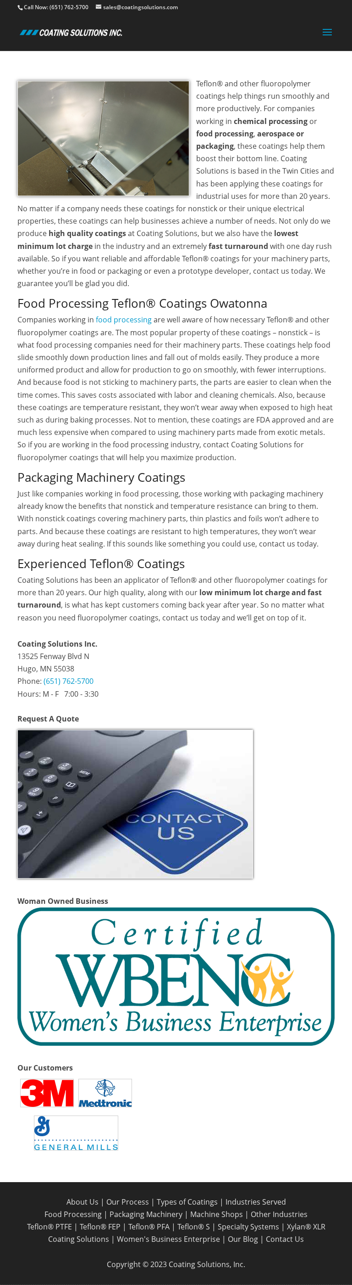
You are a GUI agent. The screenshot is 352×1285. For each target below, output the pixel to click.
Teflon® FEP (100, 1227)
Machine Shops (216, 1214)
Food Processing (73, 1214)
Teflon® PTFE (49, 1227)
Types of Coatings (187, 1202)
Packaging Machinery (146, 1214)
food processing (124, 320)
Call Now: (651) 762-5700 (56, 7)
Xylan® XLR (306, 1227)
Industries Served (256, 1202)
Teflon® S (193, 1227)
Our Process (127, 1202)
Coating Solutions (78, 1239)
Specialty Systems (248, 1227)
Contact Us (285, 1239)
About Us (82, 1202)
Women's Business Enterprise (168, 1239)
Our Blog (243, 1239)
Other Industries (279, 1214)
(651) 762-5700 (69, 681)
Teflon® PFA (149, 1227)
